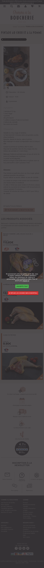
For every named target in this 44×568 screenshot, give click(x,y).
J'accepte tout (22, 286)
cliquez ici (26, 281)
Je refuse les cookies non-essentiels (23, 293)
